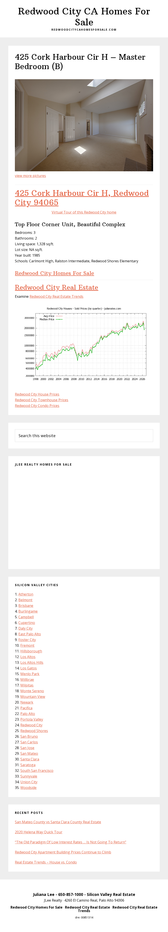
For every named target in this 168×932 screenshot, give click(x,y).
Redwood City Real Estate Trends (56, 296)
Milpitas (26, 685)
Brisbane (25, 605)
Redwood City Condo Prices (37, 405)
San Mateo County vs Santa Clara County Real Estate (58, 822)
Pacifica (26, 708)
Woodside (28, 787)
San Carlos (29, 742)
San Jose (27, 747)
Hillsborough (31, 651)
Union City (28, 782)
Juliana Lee (43, 894)
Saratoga (27, 764)
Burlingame (28, 611)
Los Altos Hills (31, 662)
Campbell (26, 617)
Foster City (27, 639)
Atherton (25, 594)
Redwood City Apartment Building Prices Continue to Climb (63, 852)
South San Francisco (36, 770)
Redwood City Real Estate (56, 287)
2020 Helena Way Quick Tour (38, 832)
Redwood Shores (34, 730)
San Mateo (29, 753)
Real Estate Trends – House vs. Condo (46, 862)
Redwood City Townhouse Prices (41, 400)
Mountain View (32, 696)
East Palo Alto (29, 634)
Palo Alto (27, 713)
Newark (26, 702)
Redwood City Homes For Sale (54, 273)
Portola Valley (31, 719)
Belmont (25, 599)
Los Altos (27, 656)
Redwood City (31, 725)
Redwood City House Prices (37, 394)
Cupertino (26, 622)
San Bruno (29, 736)
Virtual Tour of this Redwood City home (84, 212)
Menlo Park (29, 673)
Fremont (27, 645)
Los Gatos (28, 668)
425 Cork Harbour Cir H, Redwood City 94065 (82, 197)
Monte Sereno (32, 690)
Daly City (25, 628)
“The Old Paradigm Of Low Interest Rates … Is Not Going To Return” (70, 842)
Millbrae (27, 679)
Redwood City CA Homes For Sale (84, 16)
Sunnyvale (28, 776)
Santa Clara (29, 759)
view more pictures (30, 175)
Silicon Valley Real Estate (111, 894)
